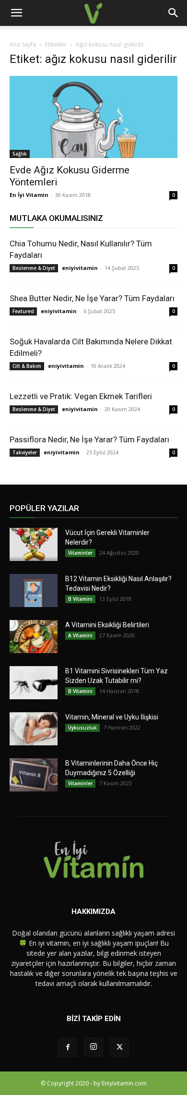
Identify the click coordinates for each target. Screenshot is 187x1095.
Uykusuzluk (82, 727)
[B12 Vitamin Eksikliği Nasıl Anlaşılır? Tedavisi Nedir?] (34, 590)
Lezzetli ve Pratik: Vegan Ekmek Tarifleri (81, 396)
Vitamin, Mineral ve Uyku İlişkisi (111, 717)
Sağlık (19, 153)
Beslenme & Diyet (33, 268)
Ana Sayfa (23, 44)
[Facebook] (67, 1047)
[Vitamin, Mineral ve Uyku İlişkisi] (34, 728)
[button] (173, 13)
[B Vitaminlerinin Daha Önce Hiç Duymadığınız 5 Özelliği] (34, 774)
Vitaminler (80, 552)
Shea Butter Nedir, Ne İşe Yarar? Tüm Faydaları (92, 298)
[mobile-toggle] (16, 13)
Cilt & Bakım (26, 366)
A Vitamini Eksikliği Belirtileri (107, 625)
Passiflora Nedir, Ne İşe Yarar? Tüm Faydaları (89, 439)
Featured (23, 311)
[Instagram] (93, 1047)
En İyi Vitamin (29, 194)
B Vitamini (80, 599)
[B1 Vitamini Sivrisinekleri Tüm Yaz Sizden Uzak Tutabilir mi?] (34, 682)
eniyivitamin (80, 267)
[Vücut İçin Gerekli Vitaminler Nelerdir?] (34, 544)
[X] (119, 1047)
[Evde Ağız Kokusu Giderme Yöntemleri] (93, 117)
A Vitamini (80, 635)
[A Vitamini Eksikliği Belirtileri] (34, 636)
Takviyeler (24, 452)
